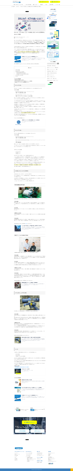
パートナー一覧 (58, 4)
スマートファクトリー (51, 67)
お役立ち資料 (51, 4)
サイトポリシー (50, 456)
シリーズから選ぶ (28, 456)
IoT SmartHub (28, 455)
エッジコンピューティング (51, 69)
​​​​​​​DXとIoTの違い (18, 69)
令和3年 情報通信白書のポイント (22, 114)
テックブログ (56, 80)
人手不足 (55, 78)
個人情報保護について (51, 457)
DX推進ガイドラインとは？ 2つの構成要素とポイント (22, 82)
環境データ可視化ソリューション (31, 458)
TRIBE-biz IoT (39, 458)
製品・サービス (35, 4)
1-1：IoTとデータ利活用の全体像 (32, 114)
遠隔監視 (57, 67)
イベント (16, 456)
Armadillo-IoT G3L (39, 454)
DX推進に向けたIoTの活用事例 (20, 71)
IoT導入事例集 (22, 431)
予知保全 (54, 65)
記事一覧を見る (53, 59)
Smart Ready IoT (50, 80)
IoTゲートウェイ (55, 71)
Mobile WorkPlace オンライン (52, 461)
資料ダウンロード (45, 1)
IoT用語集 (16, 458)
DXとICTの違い (18, 70)
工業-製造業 (49, 65)
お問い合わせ (56, 1)
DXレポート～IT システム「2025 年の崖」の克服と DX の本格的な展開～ (29, 63)
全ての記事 (13, 6)
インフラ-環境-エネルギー (51, 76)
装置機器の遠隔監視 (29, 457)
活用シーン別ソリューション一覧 (18, 4)
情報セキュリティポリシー (51, 458)
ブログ (46, 4)
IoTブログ (17, 6)
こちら (27, 280)
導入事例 (41, 4)
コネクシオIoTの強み (28, 4)
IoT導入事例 (16, 455)
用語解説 (19, 166)
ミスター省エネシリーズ (40, 455)
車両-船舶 (49, 71)
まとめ (17, 76)
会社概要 (49, 454)
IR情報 (49, 455)
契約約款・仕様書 (39, 462)
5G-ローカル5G (50, 78)
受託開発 (28, 461)
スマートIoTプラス (29, 454)
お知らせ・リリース (17, 454)
